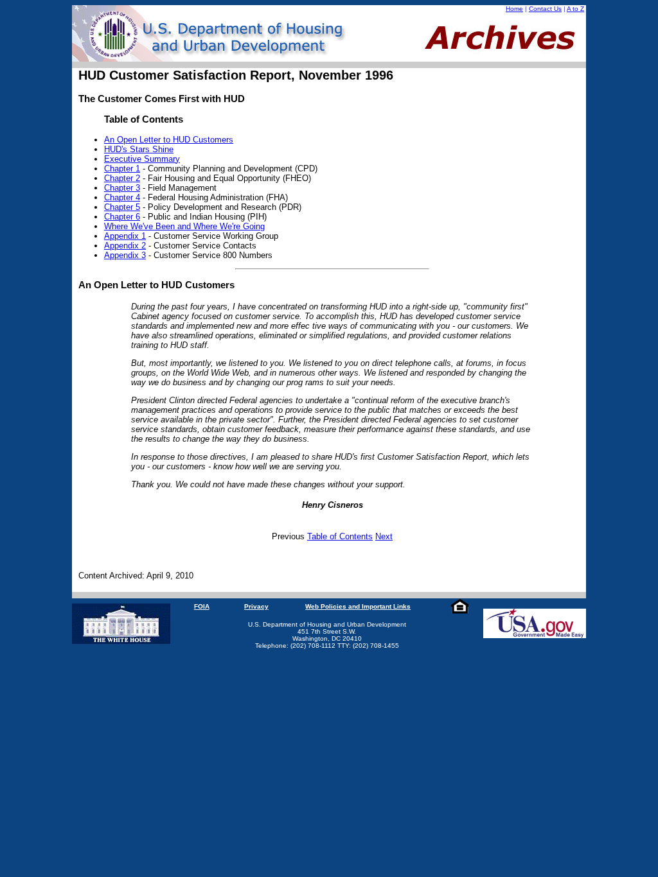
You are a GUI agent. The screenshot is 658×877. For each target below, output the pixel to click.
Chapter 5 (122, 207)
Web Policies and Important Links (358, 606)
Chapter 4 (122, 197)
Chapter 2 (122, 178)
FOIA (201, 606)
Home (514, 8)
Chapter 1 (122, 168)
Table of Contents (340, 536)
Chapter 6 (122, 216)
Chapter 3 (122, 188)
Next (384, 536)
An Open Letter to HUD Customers (168, 139)
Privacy (256, 606)
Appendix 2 (125, 245)
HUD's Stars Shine (138, 149)
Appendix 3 (125, 255)
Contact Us (545, 8)
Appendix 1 (125, 236)
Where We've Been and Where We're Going (184, 226)
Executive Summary (142, 159)
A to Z (575, 8)
